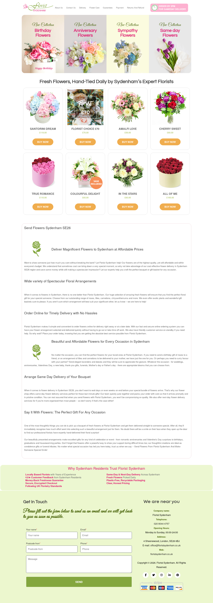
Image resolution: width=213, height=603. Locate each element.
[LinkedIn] (169, 575)
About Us (59, 7)
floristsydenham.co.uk (161, 554)
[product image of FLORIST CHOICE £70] (85, 107)
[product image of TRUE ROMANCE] (43, 172)
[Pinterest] (177, 575)
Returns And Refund (135, 7)
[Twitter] (153, 575)
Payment (120, 7)
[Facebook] (146, 575)
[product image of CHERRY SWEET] (170, 107)
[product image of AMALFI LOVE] (128, 107)
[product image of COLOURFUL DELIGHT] (85, 172)
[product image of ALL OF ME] (170, 172)
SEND (79, 582)
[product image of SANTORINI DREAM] (43, 107)
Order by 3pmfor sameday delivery (172, 7)
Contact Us (71, 7)
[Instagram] (161, 575)
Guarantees (108, 7)
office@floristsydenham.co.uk (165, 545)
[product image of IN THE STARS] (128, 172)
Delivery (82, 7)
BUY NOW (43, 142)
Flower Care (94, 7)
